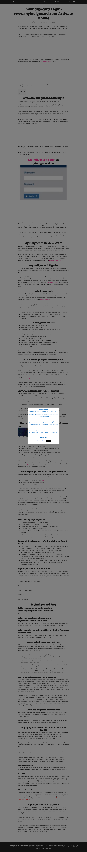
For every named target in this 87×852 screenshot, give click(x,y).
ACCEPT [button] (48, 440)
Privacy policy (43, 437)
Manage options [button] (40, 440)
